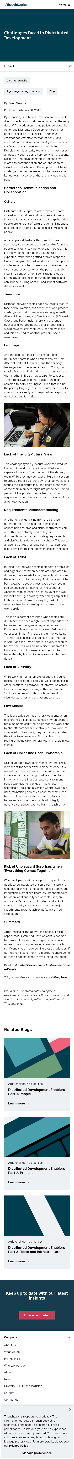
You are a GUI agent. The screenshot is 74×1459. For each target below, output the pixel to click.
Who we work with (16, 1365)
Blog (52, 91)
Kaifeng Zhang (59, 977)
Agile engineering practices (23, 91)
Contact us (11, 1399)
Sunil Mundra (17, 103)
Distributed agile (17, 80)
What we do (12, 1352)
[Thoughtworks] (16, 4)
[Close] (70, 1409)
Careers (9, 1393)
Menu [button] (62, 4)
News (8, 1379)
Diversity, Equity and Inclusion (23, 1386)
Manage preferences (37, 1453)
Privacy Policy (18, 1445)
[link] (37, 1315)
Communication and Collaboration (30, 190)
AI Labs (9, 1372)
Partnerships (12, 1359)
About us (10, 1345)
